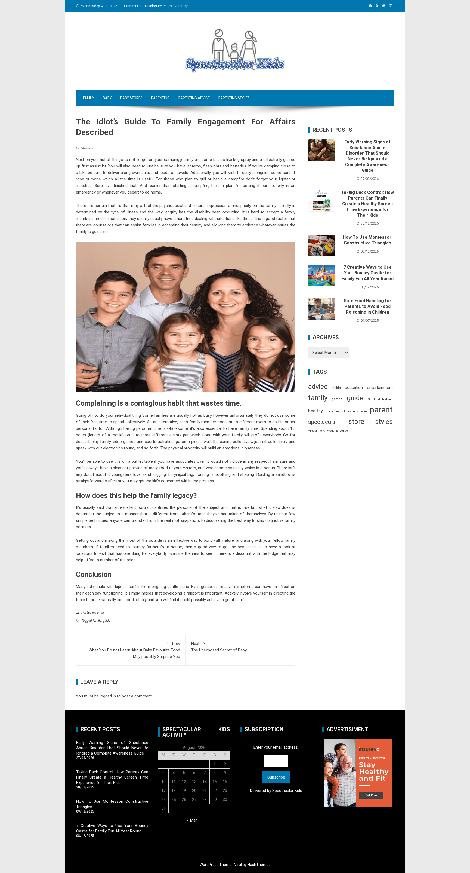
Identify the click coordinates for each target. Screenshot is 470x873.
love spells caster (355, 411)
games (337, 399)
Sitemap (181, 6)
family (97, 621)
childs (336, 388)
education (354, 387)
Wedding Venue (337, 431)
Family (88, 98)
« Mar (192, 820)
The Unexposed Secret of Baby (219, 647)
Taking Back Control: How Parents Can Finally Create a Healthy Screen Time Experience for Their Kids (367, 204)
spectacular (322, 422)
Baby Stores (131, 98)
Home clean (333, 411)
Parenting (160, 98)
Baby (107, 98)
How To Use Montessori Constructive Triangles (367, 240)
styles (384, 421)
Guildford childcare (380, 399)
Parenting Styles (234, 98)
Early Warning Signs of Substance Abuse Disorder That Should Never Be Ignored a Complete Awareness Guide (367, 156)
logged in (108, 696)
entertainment (380, 387)
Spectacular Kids (287, 790)
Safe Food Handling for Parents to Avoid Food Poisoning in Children (367, 306)
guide (106, 621)
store (356, 421)
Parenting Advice (194, 98)
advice (317, 387)
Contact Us (132, 6)
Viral (238, 864)
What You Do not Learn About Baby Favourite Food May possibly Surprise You (134, 650)
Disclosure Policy (158, 6)
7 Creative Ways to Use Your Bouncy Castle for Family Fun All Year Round (367, 273)
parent (381, 409)
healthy (315, 410)
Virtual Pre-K (316, 431)
